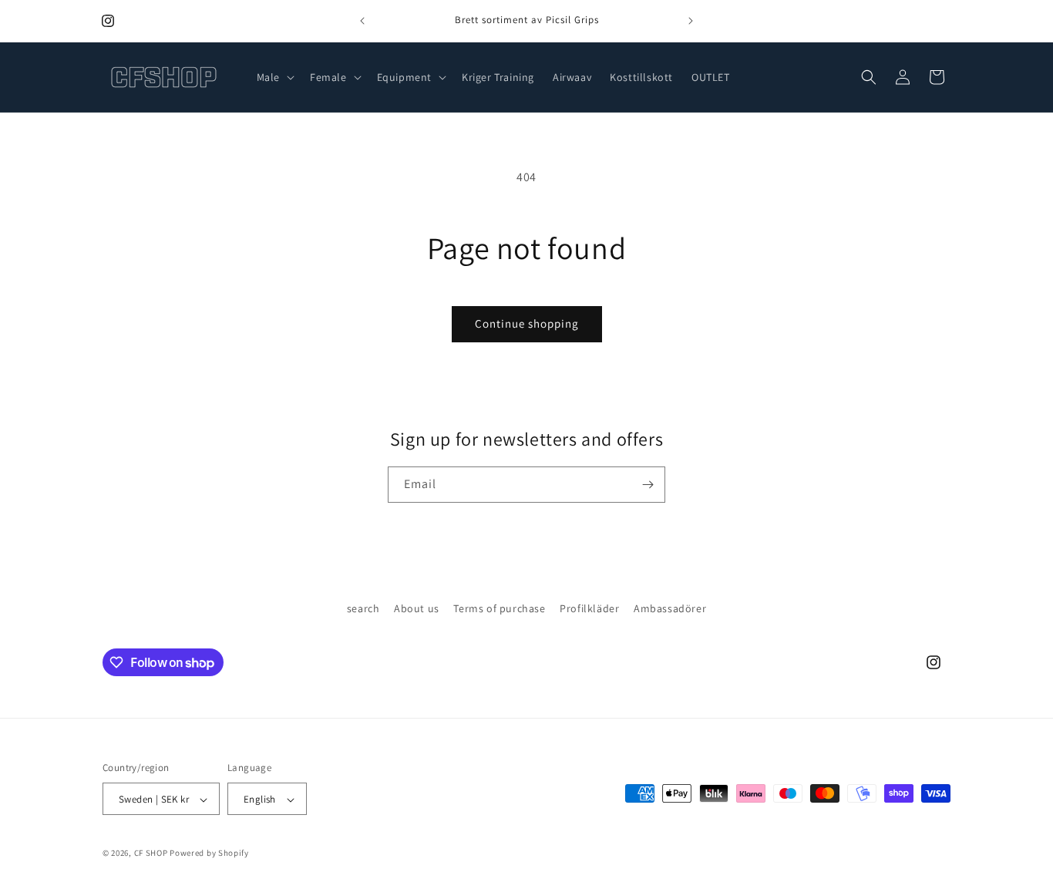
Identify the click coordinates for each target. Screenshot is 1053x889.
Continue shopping (527, 323)
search (363, 608)
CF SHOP (151, 853)
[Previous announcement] (362, 20)
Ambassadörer (670, 608)
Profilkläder (589, 608)
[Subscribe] (647, 484)
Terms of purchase (499, 608)
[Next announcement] (691, 20)
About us (416, 608)
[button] (274, 77)
